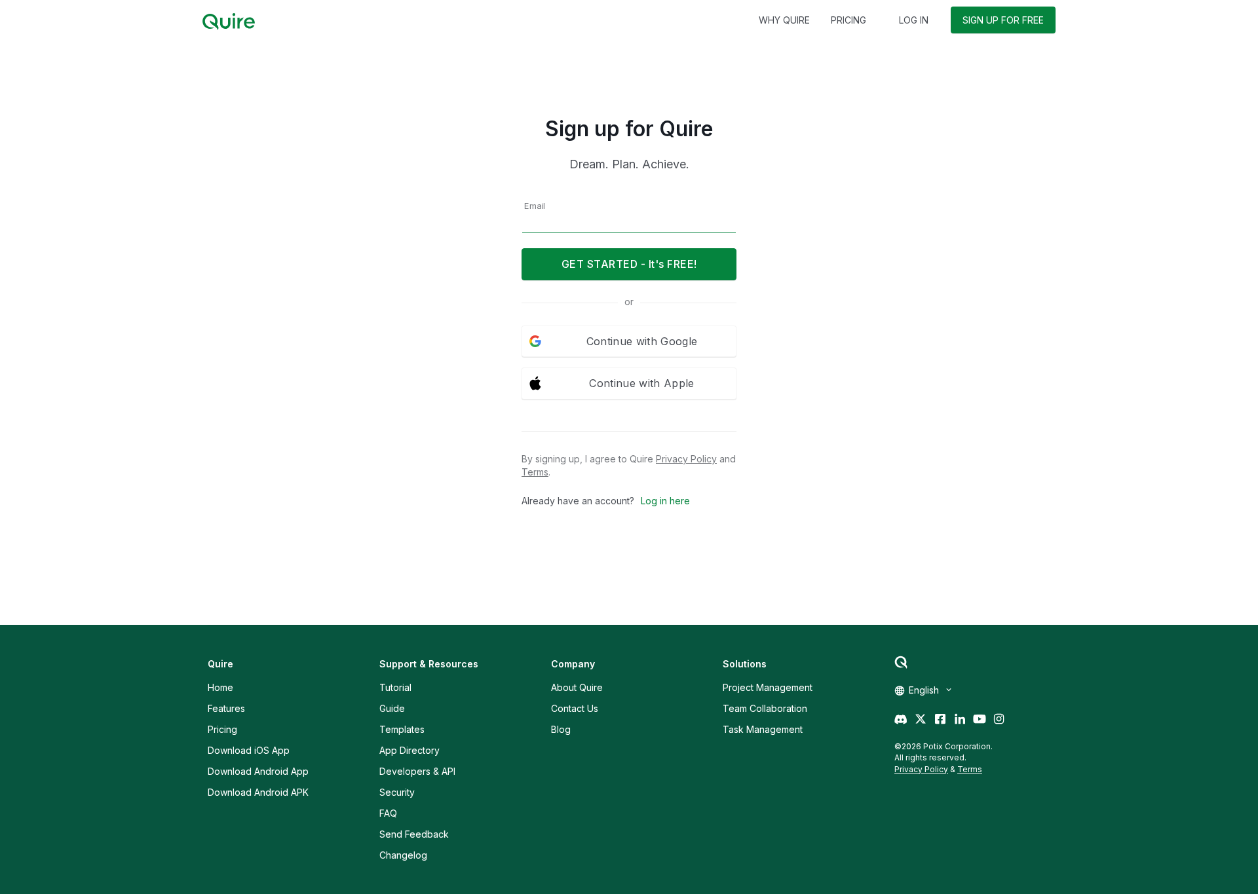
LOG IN (913, 20)
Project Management (767, 687)
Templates (402, 729)
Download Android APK (258, 792)
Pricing (222, 729)
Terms (535, 471)
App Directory (409, 750)
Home (220, 687)
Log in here (665, 500)
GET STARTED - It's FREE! (629, 263)
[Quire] (228, 21)
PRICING (848, 20)
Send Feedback (414, 834)
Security (397, 792)
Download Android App (258, 771)
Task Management (763, 729)
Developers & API (417, 771)
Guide (392, 708)
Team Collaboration (765, 708)
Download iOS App (249, 750)
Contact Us (574, 708)
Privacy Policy (686, 458)
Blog (561, 729)
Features (226, 708)
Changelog (403, 855)
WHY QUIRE (784, 20)
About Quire (577, 687)
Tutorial (395, 687)
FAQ (388, 813)
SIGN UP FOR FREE (1003, 20)
